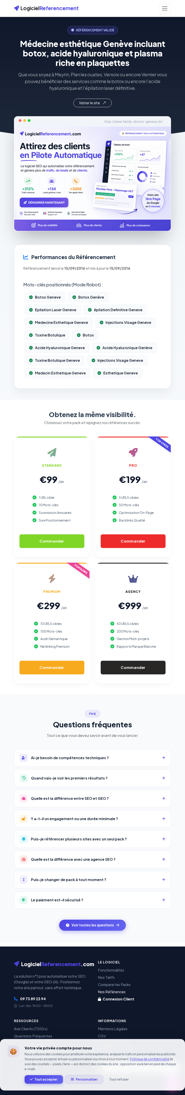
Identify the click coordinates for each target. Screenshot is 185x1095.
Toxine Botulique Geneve (57, 360)
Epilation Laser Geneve (55, 309)
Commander (51, 541)
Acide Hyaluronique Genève (127, 347)
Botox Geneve (48, 297)
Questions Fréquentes (33, 1036)
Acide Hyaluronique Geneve (60, 347)
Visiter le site (90, 102)
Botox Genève (91, 297)
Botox (88, 335)
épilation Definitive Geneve (118, 309)
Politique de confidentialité (149, 1059)
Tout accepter (46, 1079)
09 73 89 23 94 (32, 998)
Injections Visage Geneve (128, 322)
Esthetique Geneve (120, 373)
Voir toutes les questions (93, 925)
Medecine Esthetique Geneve (61, 322)
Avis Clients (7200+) (30, 1028)
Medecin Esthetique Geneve (60, 373)
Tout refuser (119, 1079)
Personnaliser (87, 1079)
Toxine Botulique (50, 335)
